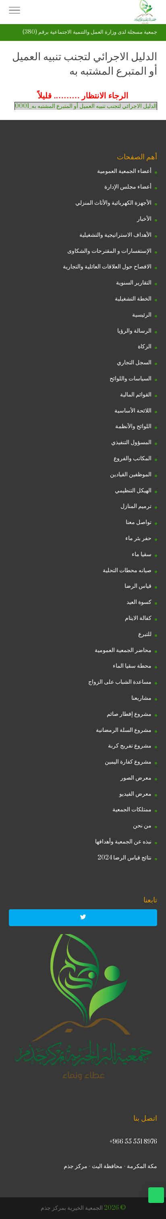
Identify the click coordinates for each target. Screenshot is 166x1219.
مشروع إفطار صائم (129, 714)
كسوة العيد (139, 602)
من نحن (142, 825)
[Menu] (14, 12)
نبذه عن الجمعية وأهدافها (123, 841)
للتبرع (144, 634)
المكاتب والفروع (132, 458)
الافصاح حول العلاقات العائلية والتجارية (107, 266)
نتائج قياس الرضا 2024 (124, 857)
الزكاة (144, 346)
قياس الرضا (137, 586)
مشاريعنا (141, 698)
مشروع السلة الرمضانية (123, 730)
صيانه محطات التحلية (127, 570)
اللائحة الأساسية (132, 410)
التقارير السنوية (133, 282)
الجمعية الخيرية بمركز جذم (72, 1208)
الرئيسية (141, 315)
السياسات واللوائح (130, 378)
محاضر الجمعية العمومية (123, 650)
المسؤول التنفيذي (131, 442)
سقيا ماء (141, 554)
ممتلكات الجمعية (131, 809)
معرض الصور (135, 778)
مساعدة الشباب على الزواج (119, 682)
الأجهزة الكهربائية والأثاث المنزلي (113, 203)
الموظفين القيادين (130, 474)
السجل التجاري (134, 362)
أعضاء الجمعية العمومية (124, 171)
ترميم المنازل (135, 506)
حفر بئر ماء (138, 538)
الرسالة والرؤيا (134, 331)
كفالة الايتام (138, 618)
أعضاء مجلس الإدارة (127, 187)
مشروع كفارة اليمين (128, 762)
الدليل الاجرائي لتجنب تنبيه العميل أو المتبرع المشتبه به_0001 (86, 106)
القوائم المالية (135, 394)
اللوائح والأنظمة (133, 426)
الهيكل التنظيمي (133, 490)
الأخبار (144, 219)
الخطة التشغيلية (133, 299)
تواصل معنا (138, 522)
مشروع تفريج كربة (129, 746)
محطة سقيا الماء (132, 666)
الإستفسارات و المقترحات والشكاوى (109, 251)
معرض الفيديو (135, 794)
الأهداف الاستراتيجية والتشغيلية (115, 235)
